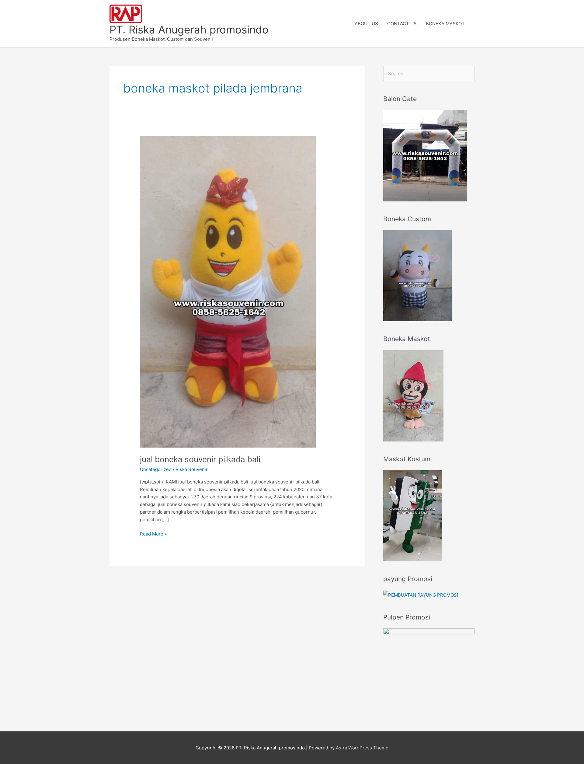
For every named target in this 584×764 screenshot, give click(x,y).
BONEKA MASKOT (445, 23)
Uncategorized (156, 469)
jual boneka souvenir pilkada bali (200, 459)
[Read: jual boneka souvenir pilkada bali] (228, 291)
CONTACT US (402, 23)
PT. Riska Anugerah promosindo (189, 29)
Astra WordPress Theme (362, 748)
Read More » (153, 533)
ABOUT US (366, 23)
